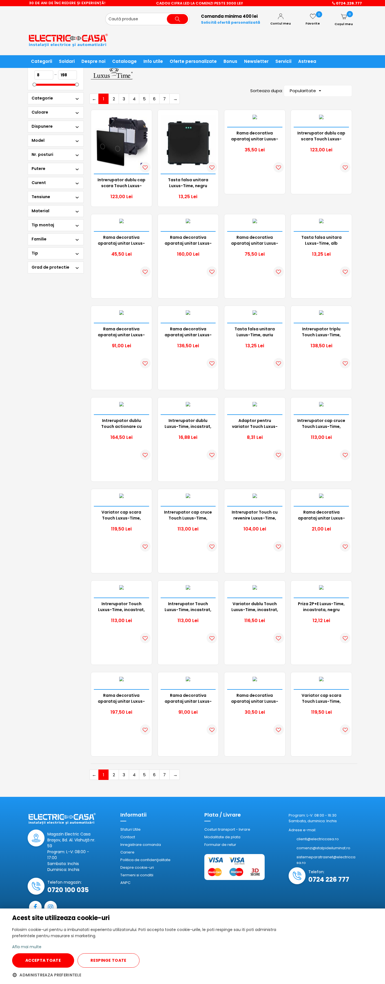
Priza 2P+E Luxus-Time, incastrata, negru (321, 606)
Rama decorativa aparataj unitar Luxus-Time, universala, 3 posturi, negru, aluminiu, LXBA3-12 (188, 332)
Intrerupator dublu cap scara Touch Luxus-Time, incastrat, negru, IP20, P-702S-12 (121, 183)
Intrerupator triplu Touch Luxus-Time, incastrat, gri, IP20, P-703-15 (321, 332)
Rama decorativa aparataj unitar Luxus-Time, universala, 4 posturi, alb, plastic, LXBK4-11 (254, 136)
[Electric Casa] (71, 40)
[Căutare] (177, 19)
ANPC (125, 882)
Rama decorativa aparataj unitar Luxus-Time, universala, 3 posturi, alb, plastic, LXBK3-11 (254, 698)
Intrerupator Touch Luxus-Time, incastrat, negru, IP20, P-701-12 (121, 607)
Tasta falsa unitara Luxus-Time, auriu (254, 332)
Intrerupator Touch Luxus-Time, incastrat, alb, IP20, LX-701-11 (188, 607)
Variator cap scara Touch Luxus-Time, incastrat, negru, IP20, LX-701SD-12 (121, 515)
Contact (127, 837)
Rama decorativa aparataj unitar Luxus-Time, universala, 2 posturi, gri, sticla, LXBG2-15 (254, 240)
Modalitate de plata (222, 837)
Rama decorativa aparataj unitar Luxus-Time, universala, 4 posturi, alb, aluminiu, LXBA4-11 (121, 698)
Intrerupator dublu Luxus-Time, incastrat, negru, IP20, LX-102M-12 (188, 424)
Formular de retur (220, 844)
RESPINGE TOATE (108, 960)
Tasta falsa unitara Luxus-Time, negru (188, 183)
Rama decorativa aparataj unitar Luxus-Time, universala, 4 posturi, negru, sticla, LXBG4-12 (188, 240)
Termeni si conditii (136, 875)
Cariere (127, 852)
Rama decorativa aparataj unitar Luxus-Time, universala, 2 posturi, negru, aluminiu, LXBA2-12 (121, 332)
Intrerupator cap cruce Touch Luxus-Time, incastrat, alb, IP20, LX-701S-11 (321, 424)
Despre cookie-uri (137, 867)
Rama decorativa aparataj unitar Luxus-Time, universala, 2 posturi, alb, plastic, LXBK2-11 (321, 515)
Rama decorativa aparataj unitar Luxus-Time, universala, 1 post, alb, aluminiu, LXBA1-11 (121, 240)
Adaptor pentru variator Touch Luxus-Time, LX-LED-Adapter (255, 424)
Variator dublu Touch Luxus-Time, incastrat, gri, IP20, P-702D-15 (254, 607)
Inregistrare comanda (140, 844)
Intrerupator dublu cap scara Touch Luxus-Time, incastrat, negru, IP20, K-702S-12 (321, 136)
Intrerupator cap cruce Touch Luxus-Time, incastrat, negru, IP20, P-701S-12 (188, 515)
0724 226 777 (328, 879)
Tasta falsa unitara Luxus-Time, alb (321, 240)
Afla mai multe (26, 947)
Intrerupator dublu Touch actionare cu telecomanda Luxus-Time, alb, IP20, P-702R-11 (121, 424)
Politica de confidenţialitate (145, 860)
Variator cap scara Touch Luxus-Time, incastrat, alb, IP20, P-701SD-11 (321, 698)
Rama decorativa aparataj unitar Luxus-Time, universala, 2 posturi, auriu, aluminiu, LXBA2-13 (188, 698)
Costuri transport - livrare (227, 829)
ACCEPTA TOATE (43, 960)
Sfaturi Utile (130, 829)
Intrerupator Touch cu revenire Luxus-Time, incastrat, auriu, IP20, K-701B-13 (255, 515)
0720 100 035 (68, 890)
